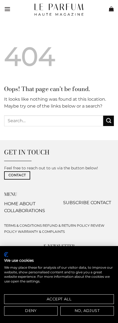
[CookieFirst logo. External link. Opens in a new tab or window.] (6, 254)
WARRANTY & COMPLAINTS (41, 231)
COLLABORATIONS (24, 210)
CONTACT (101, 202)
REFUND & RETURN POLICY (66, 225)
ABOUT (27, 203)
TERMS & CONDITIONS (23, 225)
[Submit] (108, 121)
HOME (11, 203)
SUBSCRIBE (76, 202)
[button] (7, 9)
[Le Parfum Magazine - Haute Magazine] (59, 10)
